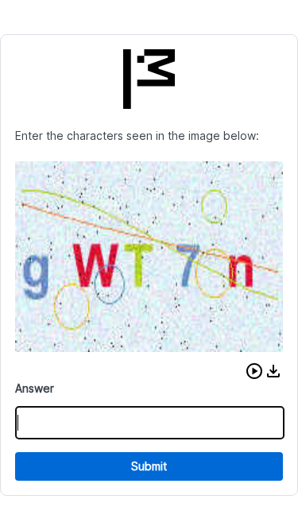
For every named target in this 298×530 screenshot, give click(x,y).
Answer (34, 388)
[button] (254, 371)
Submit (149, 466)
